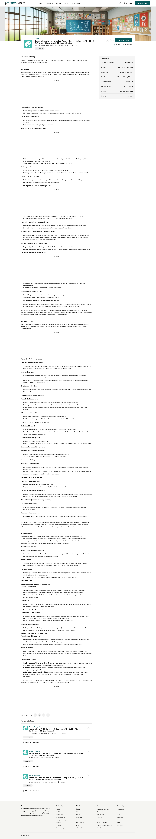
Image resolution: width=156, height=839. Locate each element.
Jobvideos (58, 822)
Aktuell (58, 3)
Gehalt (78, 825)
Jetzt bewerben (124, 40)
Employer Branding (61, 820)
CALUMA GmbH (39, 39)
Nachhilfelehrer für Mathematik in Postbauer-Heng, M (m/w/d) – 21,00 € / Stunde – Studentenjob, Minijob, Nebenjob (56, 778)
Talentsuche (49, 3)
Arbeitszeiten (79, 828)
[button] (120, 3)
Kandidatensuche (60, 811)
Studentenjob (39, 48)
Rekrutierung (100, 814)
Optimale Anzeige (101, 811)
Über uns (119, 811)
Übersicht (58, 809)
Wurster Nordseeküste (125, 67)
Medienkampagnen (61, 828)
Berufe (66, 3)
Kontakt (119, 828)
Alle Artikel (99, 828)
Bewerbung (79, 820)
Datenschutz (120, 817)
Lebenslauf (79, 817)
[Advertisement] (56, 93)
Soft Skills (99, 817)
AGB (118, 822)
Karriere (99, 820)
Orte (118, 814)
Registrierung (120, 809)
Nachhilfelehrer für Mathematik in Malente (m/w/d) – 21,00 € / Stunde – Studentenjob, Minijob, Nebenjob (56, 730)
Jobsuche (78, 811)
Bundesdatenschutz (122, 820)
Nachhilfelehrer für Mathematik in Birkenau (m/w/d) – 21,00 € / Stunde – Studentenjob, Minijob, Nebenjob (56, 754)
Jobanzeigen (59, 814)
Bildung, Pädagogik (34, 727)
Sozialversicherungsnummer (104, 825)
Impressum (120, 825)
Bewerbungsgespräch (103, 809)
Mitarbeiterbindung (102, 822)
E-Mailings (58, 825)
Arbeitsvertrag (80, 822)
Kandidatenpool (60, 817)
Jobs (40, 3)
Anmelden (129, 3)
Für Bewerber (76, 3)
